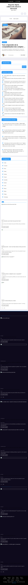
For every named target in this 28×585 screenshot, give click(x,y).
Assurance (5, 165)
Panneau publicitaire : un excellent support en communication (12, 563)
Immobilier (5, 179)
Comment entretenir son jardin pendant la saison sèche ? (12, 93)
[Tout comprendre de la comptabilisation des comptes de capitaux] (14, 31)
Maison (5, 188)
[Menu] (2, 13)
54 (3, 397)
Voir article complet (5, 279)
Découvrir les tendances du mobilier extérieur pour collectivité (13, 98)
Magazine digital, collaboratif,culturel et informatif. (14, 6)
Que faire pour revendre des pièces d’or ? (8, 535)
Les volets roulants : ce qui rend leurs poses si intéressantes (11, 507)
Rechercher (6, 62)
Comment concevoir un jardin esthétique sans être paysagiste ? (13, 85)
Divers (5, 168)
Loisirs (5, 185)
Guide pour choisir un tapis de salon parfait (11, 86)
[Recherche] (22, 14)
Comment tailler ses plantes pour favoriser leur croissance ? (13, 92)
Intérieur (5, 182)
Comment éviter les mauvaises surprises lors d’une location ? (13, 99)
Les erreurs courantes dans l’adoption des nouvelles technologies (14, 109)
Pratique (5, 194)
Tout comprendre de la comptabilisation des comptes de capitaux (14, 46)
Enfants (5, 171)
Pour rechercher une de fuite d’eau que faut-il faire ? (11, 220)
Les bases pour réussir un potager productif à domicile (12, 108)
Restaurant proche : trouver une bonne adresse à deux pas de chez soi (14, 81)
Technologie (6, 197)
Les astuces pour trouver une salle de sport (8, 336)
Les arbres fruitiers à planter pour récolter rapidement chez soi (13, 88)
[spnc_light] (25, 13)
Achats (5, 162)
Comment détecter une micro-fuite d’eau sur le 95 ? (10, 152)
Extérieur (5, 174)
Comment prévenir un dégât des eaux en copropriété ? (11, 273)
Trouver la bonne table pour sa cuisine (9, 300)
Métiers (5, 191)
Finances (4, 42)
